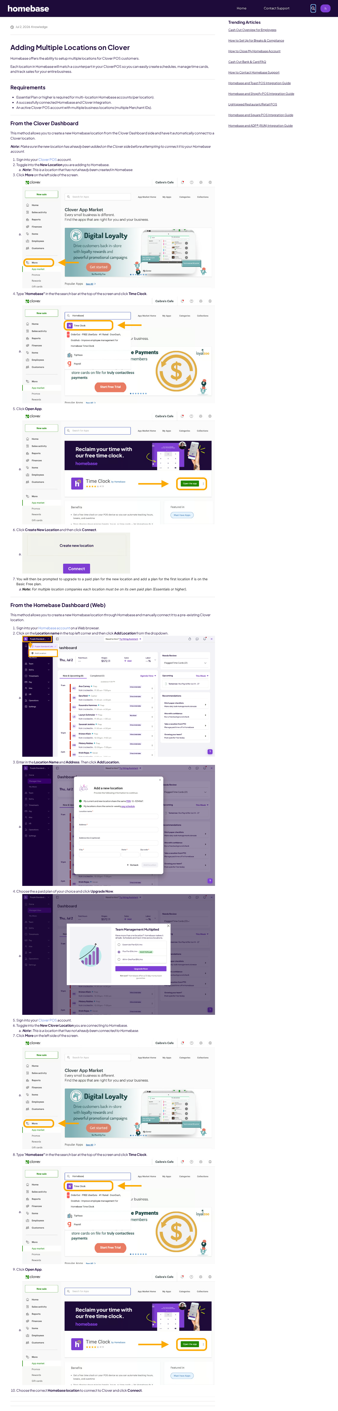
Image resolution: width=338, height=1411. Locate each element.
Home (241, 8)
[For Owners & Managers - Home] (28, 8)
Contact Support (277, 8)
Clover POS (47, 159)
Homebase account (54, 628)
